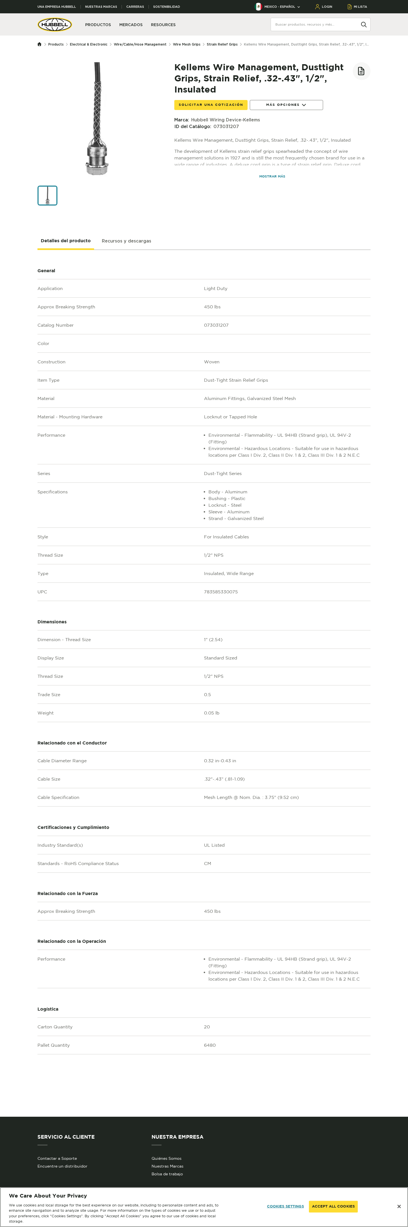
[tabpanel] (204, 683)
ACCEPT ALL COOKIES (333, 1206)
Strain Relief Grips (222, 44)
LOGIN (327, 7)
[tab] (65, 241)
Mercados (131, 25)
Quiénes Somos (167, 1158)
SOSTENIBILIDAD (166, 7)
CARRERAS (135, 7)
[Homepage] (40, 44)
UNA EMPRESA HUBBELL (56, 7)
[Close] (399, 1206)
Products (56, 44)
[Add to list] (362, 71)
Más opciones (283, 104)
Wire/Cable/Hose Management (140, 44)
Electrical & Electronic (88, 44)
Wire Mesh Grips (186, 44)
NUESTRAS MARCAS (101, 7)
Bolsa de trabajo (167, 1174)
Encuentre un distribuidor (62, 1166)
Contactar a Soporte (57, 1158)
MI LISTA (360, 7)
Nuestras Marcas (167, 1166)
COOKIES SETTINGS (285, 1206)
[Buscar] (364, 24)
